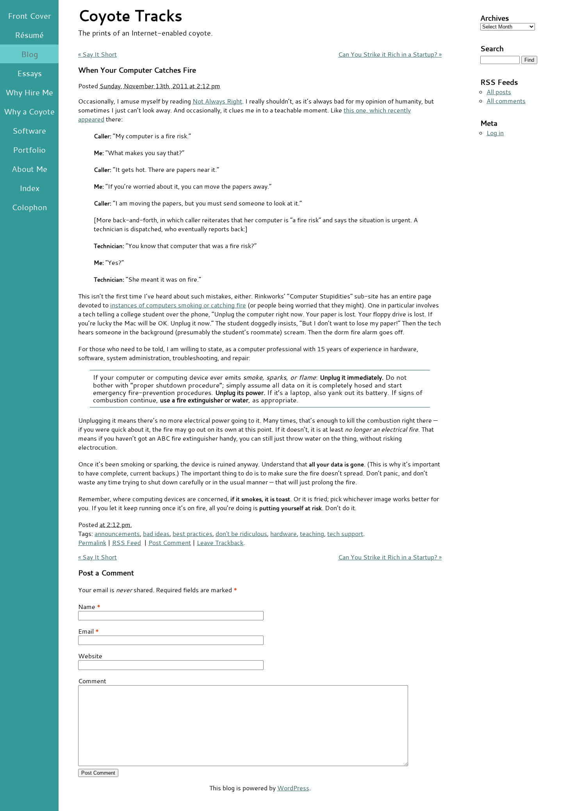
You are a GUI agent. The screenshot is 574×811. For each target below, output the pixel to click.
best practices (192, 533)
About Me (29, 169)
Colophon (29, 207)
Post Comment (169, 542)
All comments (506, 100)
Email (86, 631)
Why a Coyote (29, 111)
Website (90, 656)
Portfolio (29, 150)
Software (29, 130)
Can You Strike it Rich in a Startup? (390, 54)
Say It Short (97, 54)
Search (492, 48)
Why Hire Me (29, 92)
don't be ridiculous (241, 533)
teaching (312, 533)
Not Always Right (217, 101)
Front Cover (29, 16)
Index (29, 188)
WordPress (293, 788)
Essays (29, 73)
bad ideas (156, 533)
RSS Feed (126, 542)
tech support (345, 533)
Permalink (92, 542)
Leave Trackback (220, 542)
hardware (283, 533)
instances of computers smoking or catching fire (178, 305)
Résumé (29, 35)
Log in (495, 133)
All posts (499, 92)
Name (86, 606)
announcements (117, 533)
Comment (92, 681)
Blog (29, 54)
